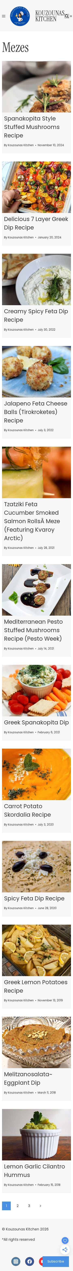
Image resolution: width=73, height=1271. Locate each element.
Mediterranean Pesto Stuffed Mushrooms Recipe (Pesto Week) (33, 630)
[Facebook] (29, 1261)
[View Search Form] (67, 16)
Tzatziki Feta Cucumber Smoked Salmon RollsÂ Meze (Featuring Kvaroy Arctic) (32, 521)
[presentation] (36, 86)
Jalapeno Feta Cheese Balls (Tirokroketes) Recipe (35, 412)
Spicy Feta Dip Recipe (34, 898)
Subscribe (55, 1261)
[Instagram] (15, 1261)
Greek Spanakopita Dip (36, 722)
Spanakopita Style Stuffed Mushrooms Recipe (32, 127)
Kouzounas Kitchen (21, 145)
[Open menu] (4, 16)
